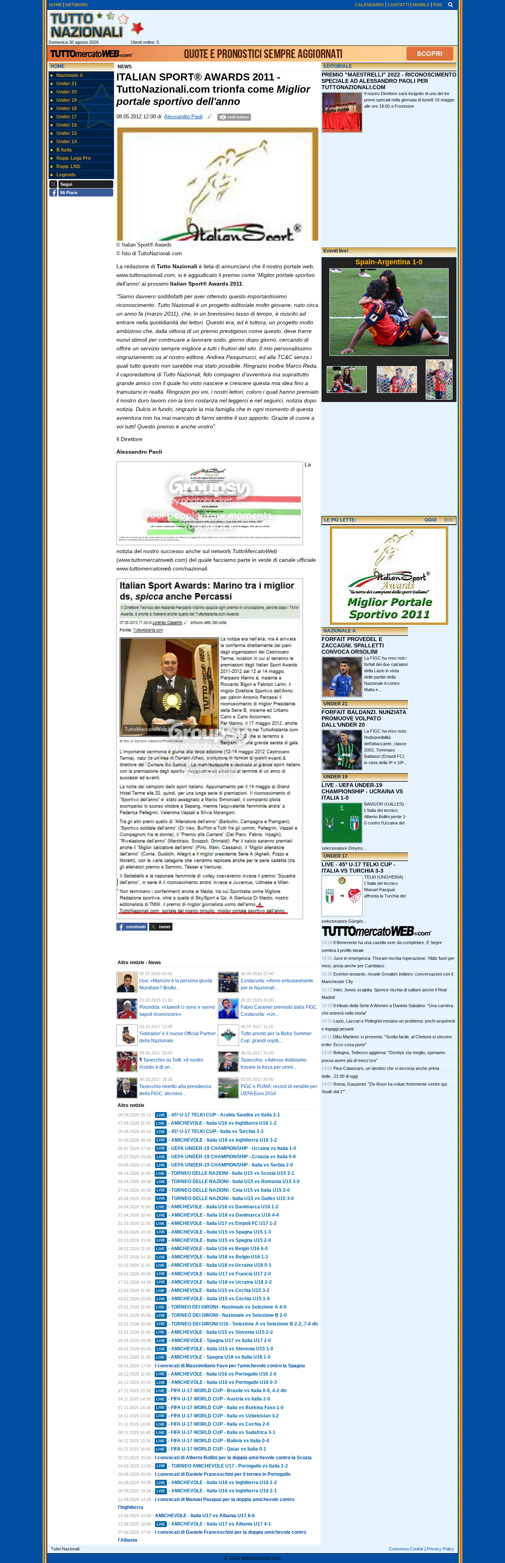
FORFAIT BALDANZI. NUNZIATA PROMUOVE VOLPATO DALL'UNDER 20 (364, 718)
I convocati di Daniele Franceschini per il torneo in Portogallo (222, 1474)
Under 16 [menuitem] (66, 125)
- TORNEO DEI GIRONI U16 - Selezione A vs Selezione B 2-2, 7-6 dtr (237, 1324)
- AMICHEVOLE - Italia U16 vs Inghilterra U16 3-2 (217, 1140)
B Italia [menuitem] (64, 150)
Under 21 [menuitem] (66, 83)
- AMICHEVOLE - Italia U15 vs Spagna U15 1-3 (214, 1232)
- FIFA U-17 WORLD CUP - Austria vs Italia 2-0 (213, 1399)
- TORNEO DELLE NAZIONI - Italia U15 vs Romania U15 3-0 (228, 1181)
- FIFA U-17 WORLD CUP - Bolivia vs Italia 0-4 (212, 1440)
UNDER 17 (336, 856)
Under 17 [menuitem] (66, 117)
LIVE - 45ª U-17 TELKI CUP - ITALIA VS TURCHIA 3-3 (358, 867)
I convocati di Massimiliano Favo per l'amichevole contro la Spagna (230, 1366)
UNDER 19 (336, 777)
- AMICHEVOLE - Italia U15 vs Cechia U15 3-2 (212, 1290)
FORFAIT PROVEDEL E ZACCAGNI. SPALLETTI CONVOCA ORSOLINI (353, 645)
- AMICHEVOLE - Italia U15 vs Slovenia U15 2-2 (214, 1332)
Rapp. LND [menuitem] (68, 166)
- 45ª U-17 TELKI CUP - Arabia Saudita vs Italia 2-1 (218, 1115)
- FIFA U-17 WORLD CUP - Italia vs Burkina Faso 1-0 (220, 1407)
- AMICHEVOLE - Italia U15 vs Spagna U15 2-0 (214, 1240)
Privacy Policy (440, 1548)
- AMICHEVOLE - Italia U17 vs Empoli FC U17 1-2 (216, 1223)
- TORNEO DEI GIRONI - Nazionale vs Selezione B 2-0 (222, 1315)
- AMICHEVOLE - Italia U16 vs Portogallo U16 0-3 (217, 1382)
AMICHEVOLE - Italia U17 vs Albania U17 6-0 (205, 1515)
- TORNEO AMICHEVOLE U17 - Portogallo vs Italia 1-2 (222, 1466)
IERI (448, 520)
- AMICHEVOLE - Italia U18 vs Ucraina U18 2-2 (214, 1282)
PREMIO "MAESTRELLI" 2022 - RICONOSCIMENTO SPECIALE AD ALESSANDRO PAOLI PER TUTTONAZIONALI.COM (389, 80)
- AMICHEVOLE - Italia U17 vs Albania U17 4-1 (214, 1524)
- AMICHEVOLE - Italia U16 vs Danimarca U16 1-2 (217, 1207)
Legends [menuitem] (66, 175)
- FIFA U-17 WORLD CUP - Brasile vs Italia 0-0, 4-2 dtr (221, 1390)
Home (57, 66)
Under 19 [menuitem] (66, 100)
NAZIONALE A (340, 631)
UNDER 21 (336, 704)
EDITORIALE (338, 66)
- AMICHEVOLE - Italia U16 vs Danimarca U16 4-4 (218, 1215)
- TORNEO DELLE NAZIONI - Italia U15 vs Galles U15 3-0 (225, 1198)
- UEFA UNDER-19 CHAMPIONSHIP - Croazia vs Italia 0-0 (226, 1156)
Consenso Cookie (406, 1548)
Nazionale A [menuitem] (69, 75)
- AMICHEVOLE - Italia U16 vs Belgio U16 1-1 (212, 1257)
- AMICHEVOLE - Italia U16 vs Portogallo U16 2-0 (216, 1374)
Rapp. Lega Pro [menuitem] (73, 158)
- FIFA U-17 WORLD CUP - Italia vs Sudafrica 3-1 (215, 1432)
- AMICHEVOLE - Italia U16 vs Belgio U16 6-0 (212, 1248)
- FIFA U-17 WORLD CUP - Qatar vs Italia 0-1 (211, 1449)
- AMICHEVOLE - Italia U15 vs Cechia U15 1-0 (213, 1298)
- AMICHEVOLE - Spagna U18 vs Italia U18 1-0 (213, 1357)
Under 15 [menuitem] (66, 133)
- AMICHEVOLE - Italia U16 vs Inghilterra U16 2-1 (217, 1491)
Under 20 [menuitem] (66, 92)
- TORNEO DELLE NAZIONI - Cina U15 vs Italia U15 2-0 (223, 1190)
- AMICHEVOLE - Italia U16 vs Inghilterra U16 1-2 (216, 1123)
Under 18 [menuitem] (66, 108)
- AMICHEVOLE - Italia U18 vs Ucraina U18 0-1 (213, 1265)
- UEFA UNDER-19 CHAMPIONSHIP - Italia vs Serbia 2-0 (225, 1165)
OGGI (430, 520)
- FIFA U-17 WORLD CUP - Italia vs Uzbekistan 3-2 (217, 1416)
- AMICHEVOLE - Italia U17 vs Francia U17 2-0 (214, 1274)
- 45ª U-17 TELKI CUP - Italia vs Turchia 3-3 (210, 1131)
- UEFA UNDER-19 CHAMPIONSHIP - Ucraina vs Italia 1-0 (226, 1148)
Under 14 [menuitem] (66, 141)
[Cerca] (450, 4)
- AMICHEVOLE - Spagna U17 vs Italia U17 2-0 (214, 1340)
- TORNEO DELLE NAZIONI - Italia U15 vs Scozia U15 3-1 (225, 1173)
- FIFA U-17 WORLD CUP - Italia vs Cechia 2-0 (212, 1424)
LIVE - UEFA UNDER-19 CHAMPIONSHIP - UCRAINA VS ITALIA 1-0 (362, 791)
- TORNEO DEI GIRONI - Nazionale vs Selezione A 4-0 (221, 1307)
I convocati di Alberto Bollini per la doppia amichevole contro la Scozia (233, 1457)
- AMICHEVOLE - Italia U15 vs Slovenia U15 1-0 (215, 1349)
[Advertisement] (389, 459)
